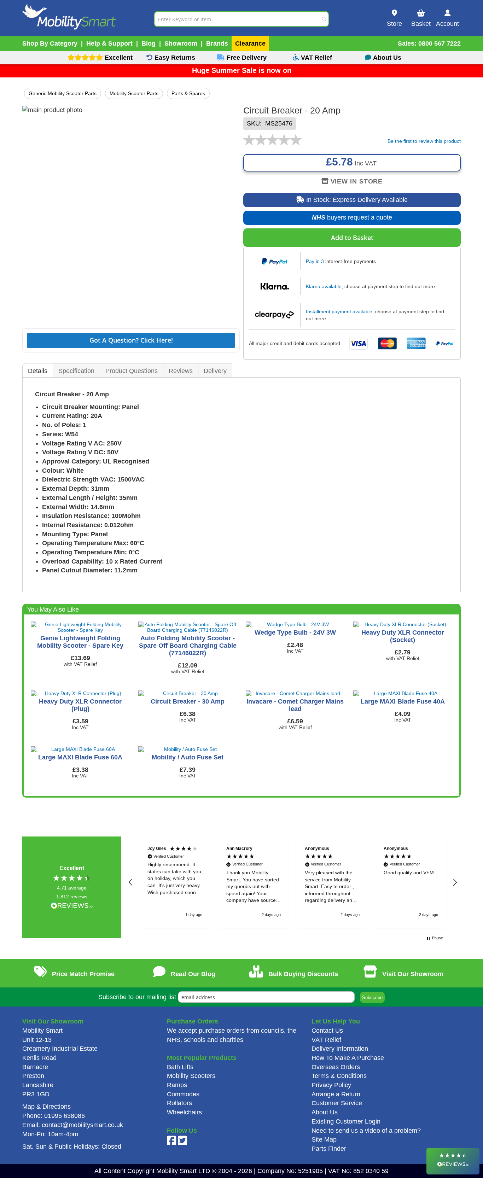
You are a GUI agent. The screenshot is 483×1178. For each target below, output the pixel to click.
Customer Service (337, 1103)
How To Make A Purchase (348, 1057)
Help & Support (109, 43)
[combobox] (241, 19)
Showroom (180, 43)
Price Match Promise (82, 974)
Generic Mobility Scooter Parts (63, 93)
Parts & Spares (188, 93)
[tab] (37, 371)
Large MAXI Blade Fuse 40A (403, 701)
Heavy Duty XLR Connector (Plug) (80, 705)
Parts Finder (329, 1148)
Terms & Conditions (339, 1075)
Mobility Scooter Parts (134, 93)
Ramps (177, 1085)
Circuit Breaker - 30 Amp (188, 701)
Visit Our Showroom (411, 974)
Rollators (179, 1103)
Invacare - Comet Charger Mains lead (295, 705)
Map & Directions (46, 1106)
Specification (76, 370)
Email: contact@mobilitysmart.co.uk (72, 1125)
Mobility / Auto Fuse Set (187, 757)
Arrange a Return (336, 1094)
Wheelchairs (184, 1112)
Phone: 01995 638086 (53, 1115)
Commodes (183, 1094)
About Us (325, 1112)
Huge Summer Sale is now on (241, 70)
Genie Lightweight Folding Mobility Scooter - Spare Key (80, 642)
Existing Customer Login (346, 1121)
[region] (292, 882)
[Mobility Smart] (88, 19)
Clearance (250, 43)
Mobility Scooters (191, 1075)
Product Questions (131, 370)
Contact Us (327, 1030)
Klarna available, (324, 286)
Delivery (215, 370)
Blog (148, 43)
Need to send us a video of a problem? (366, 1130)
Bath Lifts (180, 1067)
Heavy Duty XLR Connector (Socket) (402, 636)
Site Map (324, 1139)
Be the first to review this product (424, 141)
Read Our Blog (192, 974)
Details (37, 370)
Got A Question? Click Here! (131, 340)
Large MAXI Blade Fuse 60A (80, 757)
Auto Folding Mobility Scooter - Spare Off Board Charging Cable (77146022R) (188, 646)
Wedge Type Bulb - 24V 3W (295, 632)
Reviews (181, 370)
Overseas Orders (336, 1067)
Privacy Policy (331, 1085)
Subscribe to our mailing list (137, 997)
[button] (130, 882)
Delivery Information (340, 1048)
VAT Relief (326, 1039)
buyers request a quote (347, 219)
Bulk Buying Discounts (302, 974)
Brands (217, 43)
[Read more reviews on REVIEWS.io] (72, 906)
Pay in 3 (315, 261)
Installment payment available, (340, 311)
